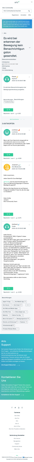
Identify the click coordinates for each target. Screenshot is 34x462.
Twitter (15, 408)
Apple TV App (6, 301)
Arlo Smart (17, 305)
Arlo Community (7, 8)
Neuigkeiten (17, 441)
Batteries (5, 315)
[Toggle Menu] (31, 2)
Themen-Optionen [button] (29, 48)
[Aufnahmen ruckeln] (21, 119)
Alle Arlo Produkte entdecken (17, 429)
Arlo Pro (17, 418)
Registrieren (15, 15)
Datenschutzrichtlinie (7, 457)
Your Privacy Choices (17, 457)
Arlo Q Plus (17, 426)
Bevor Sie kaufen (7, 318)
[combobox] (17, 11)
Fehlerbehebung (7, 325)
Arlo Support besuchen (8, 365)
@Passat (6, 182)
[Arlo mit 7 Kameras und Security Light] (23, 119)
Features (22, 322)
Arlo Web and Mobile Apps (10, 308)
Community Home (17, 446)
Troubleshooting (8, 102)
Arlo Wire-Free (7, 311)
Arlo (5, 33)
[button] (29, 77)
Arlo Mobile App (19, 301)
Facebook (12, 408)
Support (17, 443)
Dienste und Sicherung (9, 322)
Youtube (19, 408)
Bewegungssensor (22, 318)
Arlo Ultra (17, 415)
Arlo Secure (6, 305)
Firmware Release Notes (9, 328)
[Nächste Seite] (29, 305)
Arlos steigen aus (20, 311)
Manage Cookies (28, 457)
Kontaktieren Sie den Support (10, 394)
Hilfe (29, 15)
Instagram (22, 408)
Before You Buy (16, 315)
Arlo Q (17, 423)
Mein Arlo (17, 449)
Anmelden (23, 15)
